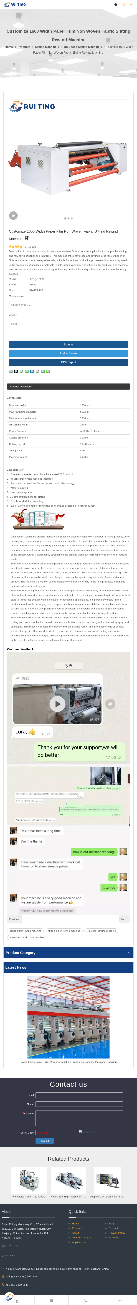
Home (75, 1223)
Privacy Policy (117, 1232)
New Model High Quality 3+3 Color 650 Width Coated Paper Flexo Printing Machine (68, 1196)
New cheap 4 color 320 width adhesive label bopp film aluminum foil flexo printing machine (29, 1196)
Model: (13, 279)
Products (77, 1228)
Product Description (21, 386)
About (75, 1232)
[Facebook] (11, 1246)
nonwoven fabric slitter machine (27, 937)
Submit (45, 1140)
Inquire (68, 344)
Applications (79, 1242)
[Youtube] (4, 1246)
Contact (113, 1228)
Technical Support (82, 1237)
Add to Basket (68, 353)
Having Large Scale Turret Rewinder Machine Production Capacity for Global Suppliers (68, 1061)
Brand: (12, 284)
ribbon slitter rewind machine (64, 930)
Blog (111, 1223)
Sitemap (113, 1237)
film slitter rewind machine (101, 930)
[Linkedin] (17, 1246)
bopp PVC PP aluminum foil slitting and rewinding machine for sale (108, 1196)
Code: (12, 290)
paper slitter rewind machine (25, 930)
